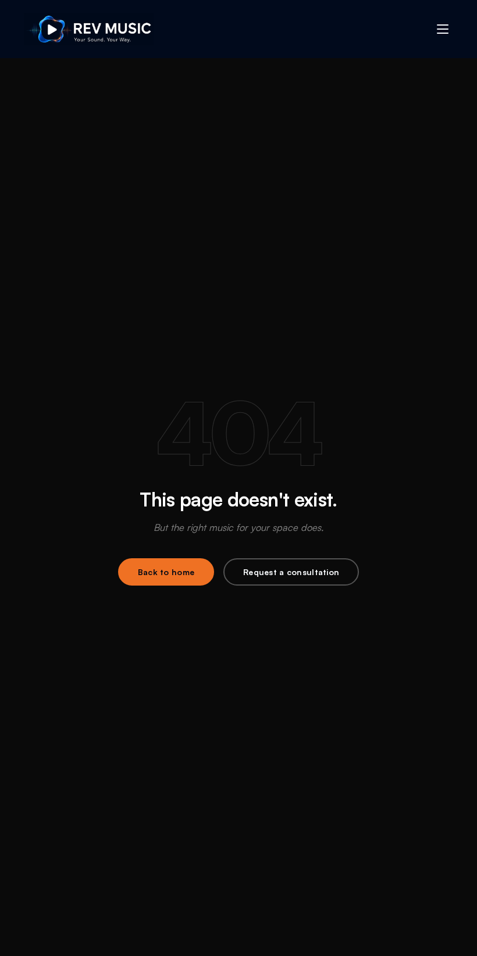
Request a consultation (291, 572)
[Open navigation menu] (442, 29)
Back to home (166, 572)
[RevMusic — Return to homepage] (89, 29)
